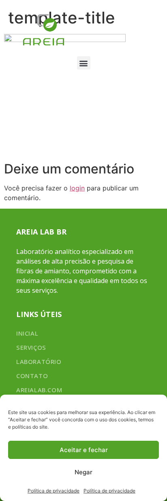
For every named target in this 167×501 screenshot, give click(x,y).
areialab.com (39, 390)
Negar (83, 472)
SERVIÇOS (31, 347)
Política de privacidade (53, 491)
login (77, 188)
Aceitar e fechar (84, 450)
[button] (83, 63)
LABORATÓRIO (39, 361)
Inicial (27, 333)
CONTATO (32, 376)
